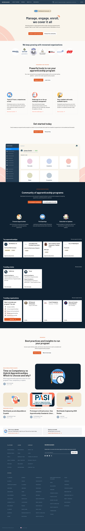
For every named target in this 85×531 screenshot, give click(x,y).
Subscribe (74, 452)
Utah (65, 477)
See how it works (11, 111)
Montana (38, 488)
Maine (23, 505)
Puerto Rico (53, 496)
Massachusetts (26, 512)
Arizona (9, 488)
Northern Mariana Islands (55, 478)
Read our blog (37, 352)
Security (30, 463)
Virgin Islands (68, 488)
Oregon (52, 489)
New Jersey (39, 502)
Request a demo (38, 80)
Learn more (47, 80)
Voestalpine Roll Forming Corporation (34, 244)
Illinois (24, 484)
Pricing (9, 463)
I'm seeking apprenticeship (49, 202)
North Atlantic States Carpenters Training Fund (54, 245)
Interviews (21, 467)
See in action (60, 111)
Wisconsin (67, 502)
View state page (7, 286)
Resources (21, 449)
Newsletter (21, 456)
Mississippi (39, 481)
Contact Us (31, 467)
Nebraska (38, 491)
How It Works (11, 460)
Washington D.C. (69, 495)
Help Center (21, 460)
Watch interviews (47, 352)
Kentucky (24, 498)
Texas (30, 271)
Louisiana (24, 502)
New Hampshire (40, 498)
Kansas (24, 495)
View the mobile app (37, 111)
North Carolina (40, 512)
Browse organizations (77, 297)
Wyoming (66, 505)
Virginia (66, 484)
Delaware (10, 505)
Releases (20, 463)
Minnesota (39, 477)
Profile (25, 320)
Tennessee (53, 510)
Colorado (10, 498)
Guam (8, 516)
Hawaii (23, 477)
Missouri (38, 484)
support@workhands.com (54, 433)
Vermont (66, 481)
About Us (30, 449)
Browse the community (50, 33)
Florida (9, 509)
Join (29, 453)
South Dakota (54, 507)
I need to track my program (35, 33)
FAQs (19, 453)
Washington (67, 491)
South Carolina (54, 503)
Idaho (23, 481)
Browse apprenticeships (76, 239)
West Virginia (68, 498)
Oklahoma (53, 486)
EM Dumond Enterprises (32, 302)
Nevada (38, 495)
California (11, 271)
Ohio (51, 482)
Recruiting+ (10, 453)
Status (9, 467)
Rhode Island (54, 500)
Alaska (9, 481)
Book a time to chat (13, 433)
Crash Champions (53, 302)
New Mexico (39, 505)
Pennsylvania (54, 493)
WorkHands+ (11, 449)
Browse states (78, 266)
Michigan (24, 516)
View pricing (48, 131)
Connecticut (11, 502)
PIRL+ (8, 456)
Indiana (24, 488)
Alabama (9, 477)
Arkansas (10, 491)
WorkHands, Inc (13, 243)
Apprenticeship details (9, 255)
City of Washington (74, 243)
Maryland (24, 509)
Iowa (23, 491)
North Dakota (40, 516)
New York (38, 509)
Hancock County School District (73, 302)
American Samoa (12, 484)
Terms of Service (33, 456)
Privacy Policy (32, 460)
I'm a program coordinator (35, 202)
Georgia (9, 512)
